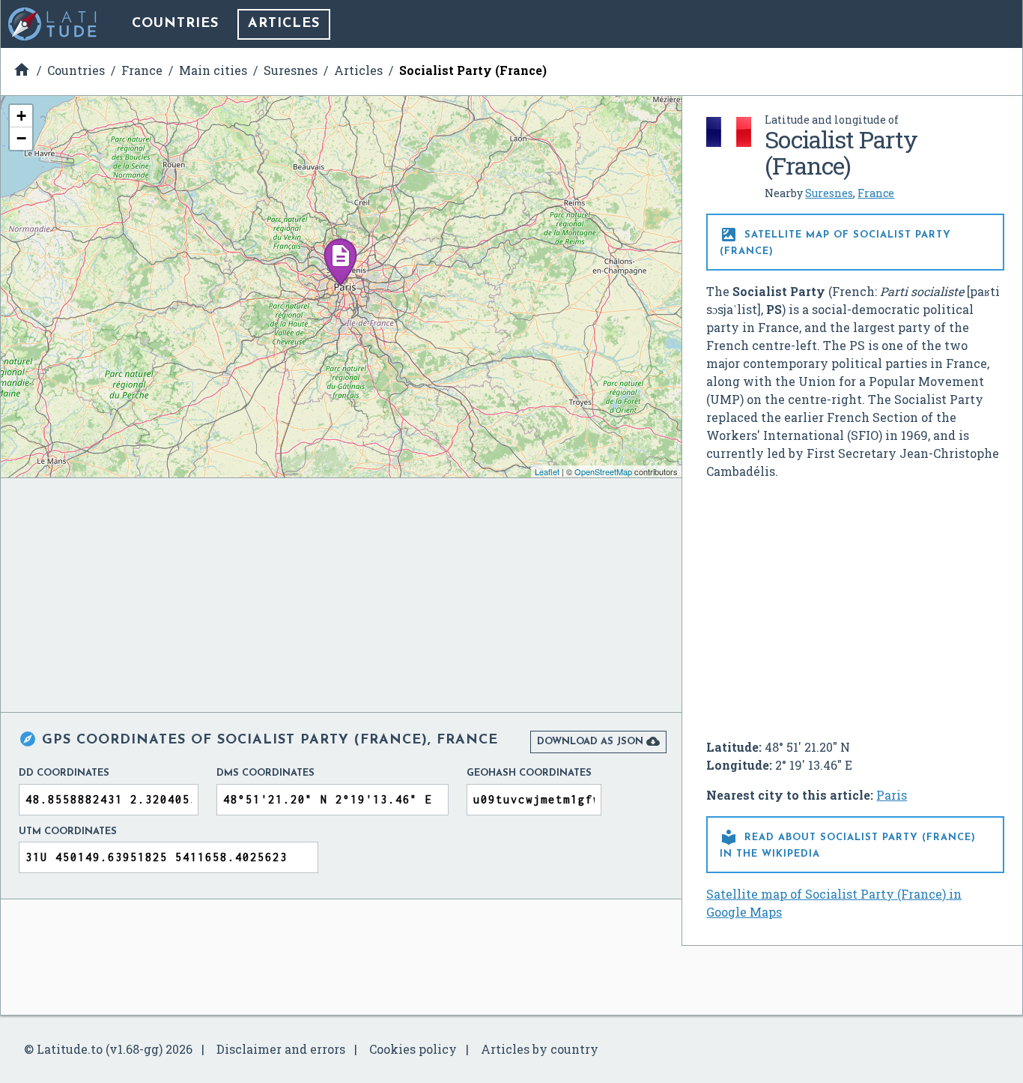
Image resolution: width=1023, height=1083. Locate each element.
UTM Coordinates (68, 831)
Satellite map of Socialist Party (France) (835, 241)
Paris (891, 795)
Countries (175, 24)
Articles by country (539, 1049)
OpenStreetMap (603, 471)
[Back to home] (53, 24)
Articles (284, 24)
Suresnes (829, 193)
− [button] (21, 138)
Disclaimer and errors (280, 1049)
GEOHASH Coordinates (529, 773)
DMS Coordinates (265, 773)
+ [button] (21, 115)
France (875, 193)
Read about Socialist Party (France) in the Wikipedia (848, 843)
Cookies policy (413, 1049)
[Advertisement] (855, 603)
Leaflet (547, 471)
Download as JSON (598, 741)
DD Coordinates (64, 773)
